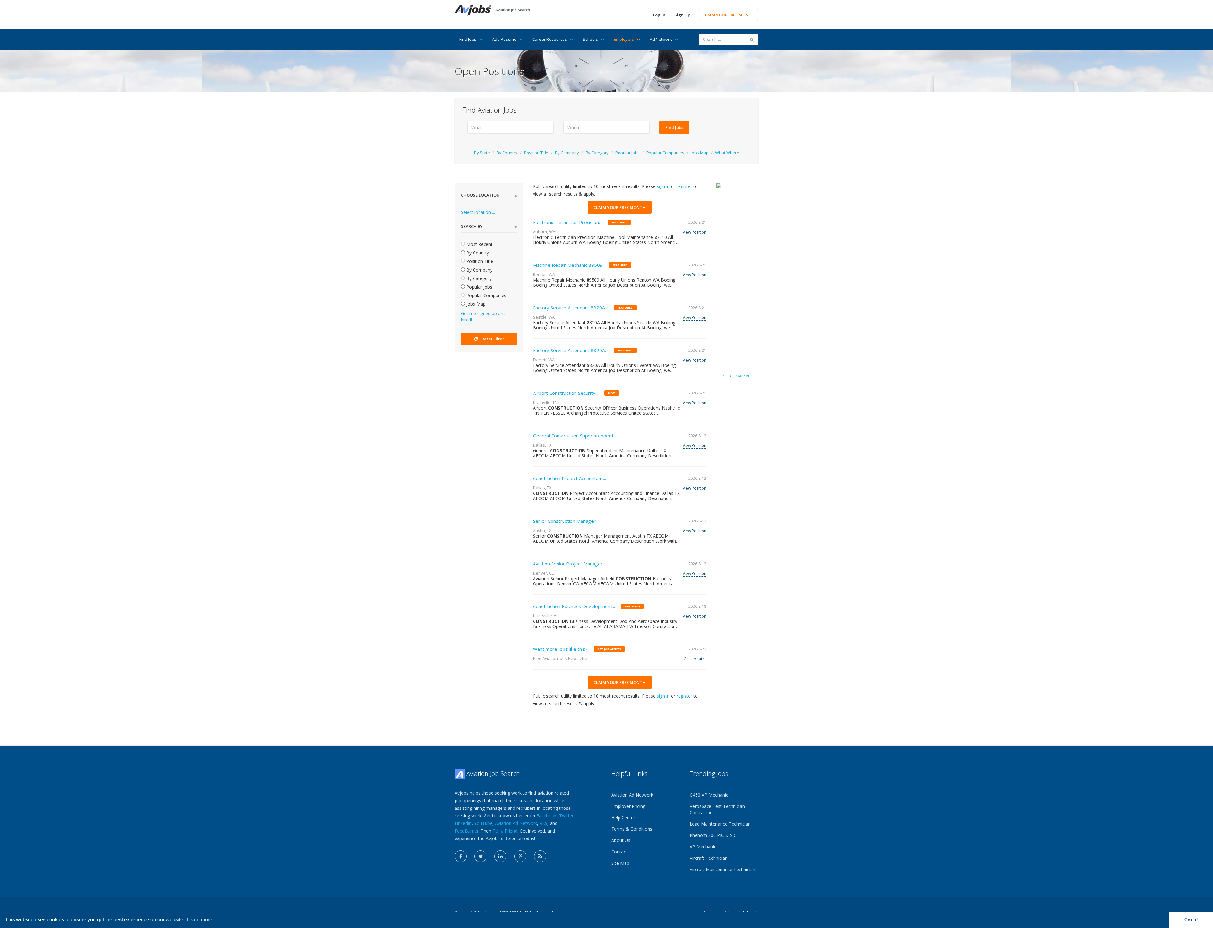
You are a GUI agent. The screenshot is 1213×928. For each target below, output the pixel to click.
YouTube (483, 823)
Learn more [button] (199, 919)
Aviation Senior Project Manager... (569, 563)
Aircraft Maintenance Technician (722, 869)
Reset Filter (492, 339)
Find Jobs (467, 39)
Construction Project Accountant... (569, 478)
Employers (624, 39)
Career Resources (549, 39)
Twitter (566, 816)
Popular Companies (665, 153)
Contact (619, 852)
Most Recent (478, 244)
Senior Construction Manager (564, 521)
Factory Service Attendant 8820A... (570, 307)
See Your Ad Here (736, 376)
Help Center (623, 818)
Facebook (546, 816)
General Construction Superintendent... (574, 435)
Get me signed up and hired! (483, 316)
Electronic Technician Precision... (567, 222)
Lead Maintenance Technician (720, 824)
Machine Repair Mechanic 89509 (568, 265)
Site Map (620, 863)
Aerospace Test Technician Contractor (717, 809)
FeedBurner (467, 831)
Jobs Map (700, 153)
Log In (659, 15)
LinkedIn (463, 823)
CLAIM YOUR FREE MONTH (729, 15)
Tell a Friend (504, 831)
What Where (727, 153)
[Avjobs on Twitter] (480, 856)
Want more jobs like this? (560, 649)
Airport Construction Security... (565, 393)
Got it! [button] (1191, 919)
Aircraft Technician (708, 858)
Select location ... (478, 212)
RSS (543, 823)
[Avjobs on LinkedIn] (500, 856)
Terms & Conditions (631, 829)
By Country (507, 153)
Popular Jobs (627, 153)
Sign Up (682, 15)
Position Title (536, 153)
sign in (663, 186)
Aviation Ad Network (516, 823)
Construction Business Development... (574, 606)
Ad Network (661, 39)
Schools (590, 39)
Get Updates (695, 659)
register (684, 186)
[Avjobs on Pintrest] (520, 856)
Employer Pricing (628, 806)
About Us (620, 840)
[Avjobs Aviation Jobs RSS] (540, 856)
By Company (567, 153)
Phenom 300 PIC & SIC (713, 835)
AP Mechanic (703, 847)
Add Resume (504, 39)
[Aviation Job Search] (473, 10)
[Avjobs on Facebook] (461, 856)
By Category (597, 153)
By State (482, 153)
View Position (694, 232)
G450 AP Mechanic (709, 795)
